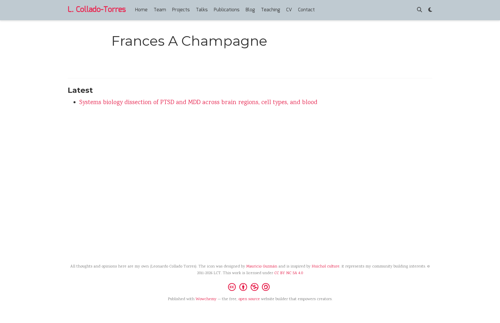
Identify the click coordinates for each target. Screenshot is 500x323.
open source (249, 299)
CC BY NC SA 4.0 (288, 273)
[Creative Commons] (250, 286)
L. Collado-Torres (97, 10)
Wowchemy (206, 299)
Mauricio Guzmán (261, 267)
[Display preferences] (430, 10)
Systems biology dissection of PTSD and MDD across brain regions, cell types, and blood (198, 102)
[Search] (419, 10)
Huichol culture (325, 267)
